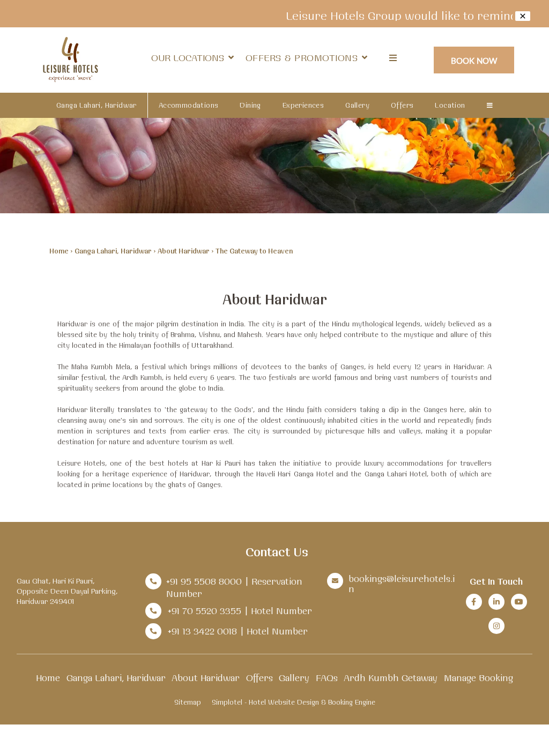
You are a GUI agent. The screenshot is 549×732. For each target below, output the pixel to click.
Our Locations (187, 58)
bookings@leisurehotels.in (401, 583)
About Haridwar (184, 251)
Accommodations (189, 105)
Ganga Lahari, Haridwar (96, 105)
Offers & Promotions (302, 58)
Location (450, 105)
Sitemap (187, 702)
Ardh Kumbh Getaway (390, 678)
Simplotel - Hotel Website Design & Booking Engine (293, 702)
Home (59, 251)
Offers (402, 105)
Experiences (303, 105)
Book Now (474, 60)
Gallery (357, 105)
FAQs (327, 678)
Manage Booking (478, 678)
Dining (250, 105)
